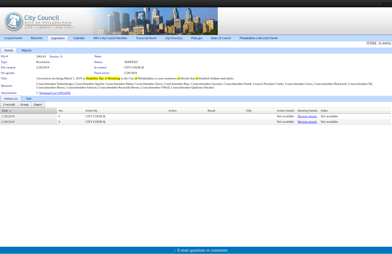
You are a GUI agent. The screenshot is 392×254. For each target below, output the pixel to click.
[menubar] (22, 105)
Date (5, 111)
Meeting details (307, 116)
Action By (91, 111)
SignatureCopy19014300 (55, 93)
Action (172, 111)
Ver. (61, 111)
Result (211, 111)
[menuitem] (9, 104)
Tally (249, 111)
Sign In (386, 3)
